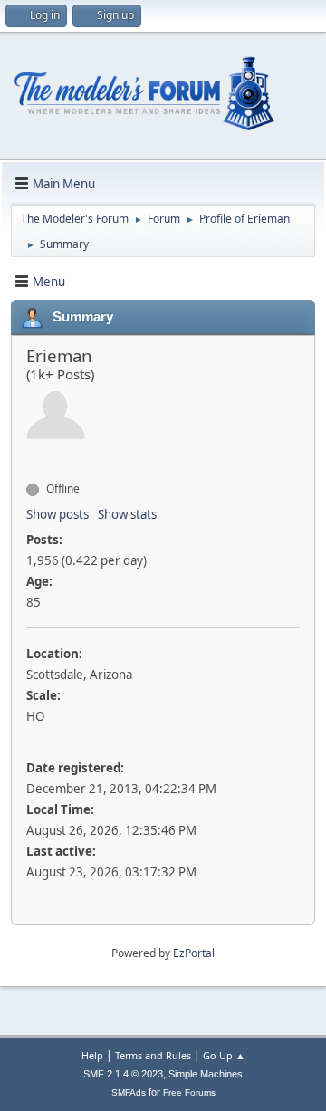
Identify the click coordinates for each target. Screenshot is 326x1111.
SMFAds (128, 1092)
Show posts (57, 514)
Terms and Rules (153, 1055)
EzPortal (194, 953)
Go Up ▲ (224, 1055)
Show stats (127, 514)
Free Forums (189, 1092)
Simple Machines (205, 1073)
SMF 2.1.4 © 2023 (123, 1073)
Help (92, 1055)
